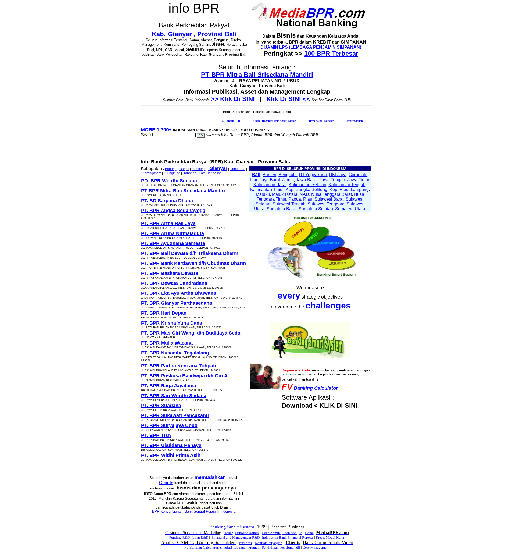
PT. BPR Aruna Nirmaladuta (172, 233)
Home (309, 533)
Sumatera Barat (281, 209)
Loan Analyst (292, 533)
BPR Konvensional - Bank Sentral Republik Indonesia (193, 511)
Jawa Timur (358, 179)
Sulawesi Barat (328, 199)
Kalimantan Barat (269, 184)
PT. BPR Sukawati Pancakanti (175, 415)
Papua (294, 199)
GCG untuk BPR (216, 120)
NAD (304, 194)
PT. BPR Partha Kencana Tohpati (178, 365)
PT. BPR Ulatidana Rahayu (171, 445)
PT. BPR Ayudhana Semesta (173, 243)
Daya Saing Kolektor (308, 120)
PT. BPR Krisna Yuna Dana (171, 323)
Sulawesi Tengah (289, 204)
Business (245, 543)
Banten (269, 174)
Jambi (288, 179)
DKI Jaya (337, 174)
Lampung (360, 189)
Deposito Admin (247, 533)
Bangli (184, 169)
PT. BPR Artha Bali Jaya (168, 223)
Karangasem (151, 173)
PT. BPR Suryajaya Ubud (169, 425)
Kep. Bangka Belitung (306, 189)
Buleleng (199, 169)
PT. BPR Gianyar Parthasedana (176, 303)
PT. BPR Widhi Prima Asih (170, 455)
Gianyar (217, 168)
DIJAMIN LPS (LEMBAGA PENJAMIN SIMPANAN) (310, 47)
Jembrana (237, 169)
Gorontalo (358, 174)
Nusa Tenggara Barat (331, 194)
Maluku (263, 194)
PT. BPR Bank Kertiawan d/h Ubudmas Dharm (193, 263)
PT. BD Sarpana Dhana (167, 200)
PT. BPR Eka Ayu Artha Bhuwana (178, 293)
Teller (228, 533)
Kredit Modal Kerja (330, 537)
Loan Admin (271, 533)
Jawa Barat (306, 179)
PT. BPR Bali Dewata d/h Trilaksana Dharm (189, 253)
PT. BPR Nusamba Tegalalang (175, 353)
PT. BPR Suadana (161, 405)
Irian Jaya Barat (265, 179)
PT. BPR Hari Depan (164, 313)
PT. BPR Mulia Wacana (167, 343)
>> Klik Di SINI (233, 98)
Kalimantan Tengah (347, 184)
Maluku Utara (285, 194)
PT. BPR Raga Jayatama (168, 385)
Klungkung (172, 173)
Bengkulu (287, 174)
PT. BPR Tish (156, 435)
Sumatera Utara (350, 209)
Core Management (316, 547)
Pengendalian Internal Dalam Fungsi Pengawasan (363, 120)
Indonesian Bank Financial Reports (287, 537)
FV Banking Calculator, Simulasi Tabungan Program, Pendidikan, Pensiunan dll (242, 547)
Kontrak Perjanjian (268, 543)
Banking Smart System (231, 527)
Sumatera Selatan (316, 209)
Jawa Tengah (332, 179)
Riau (307, 199)
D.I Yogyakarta (313, 174)
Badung (171, 169)
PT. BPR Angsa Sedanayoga (173, 210)
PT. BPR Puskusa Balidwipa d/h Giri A (184, 375)
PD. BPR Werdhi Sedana (169, 180)
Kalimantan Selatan (307, 184)
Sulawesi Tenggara (326, 204)
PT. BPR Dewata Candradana (174, 283)
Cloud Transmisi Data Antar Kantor (261, 120)
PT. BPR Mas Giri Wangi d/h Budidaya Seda (190, 333)
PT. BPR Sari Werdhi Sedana (173, 395)
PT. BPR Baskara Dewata (169, 273)
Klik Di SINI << (288, 98)
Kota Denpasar (210, 173)
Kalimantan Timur (267, 189)
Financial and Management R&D (236, 537)
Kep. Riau (339, 189)
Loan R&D (200, 537)
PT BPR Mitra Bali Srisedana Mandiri (257, 74)
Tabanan (189, 173)
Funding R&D (179, 537)
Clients (166, 482)
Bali (256, 174)
